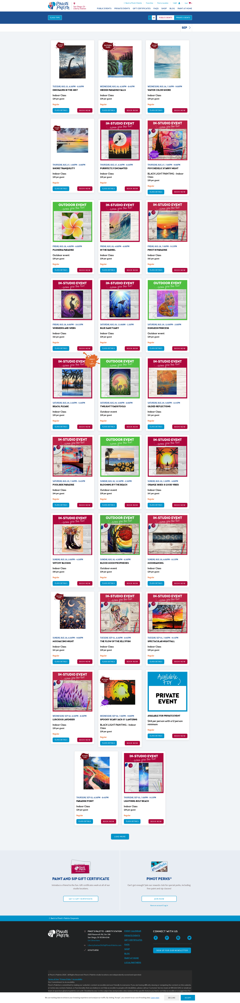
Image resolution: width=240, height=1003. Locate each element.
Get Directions (94, 940)
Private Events (122, 8)
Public (165, 17)
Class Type (55, 17)
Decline (171, 998)
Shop (164, 8)
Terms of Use (53, 979)
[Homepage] (66, 933)
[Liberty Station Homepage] (59, 6)
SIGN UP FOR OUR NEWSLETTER (172, 950)
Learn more (155, 998)
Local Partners (132, 962)
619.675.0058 (93, 950)
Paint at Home (185, 8)
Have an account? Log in (159, 905)
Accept (188, 998)
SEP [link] (185, 28)
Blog (172, 8)
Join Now (159, 899)
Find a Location (162, 3)
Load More (120, 836)
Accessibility (77, 979)
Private (183, 17)
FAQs (156, 8)
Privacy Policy (65, 979)
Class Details (61, 110)
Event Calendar (132, 931)
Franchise (149, 3)
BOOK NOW (84, 110)
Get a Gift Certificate (81, 899)
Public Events (104, 8)
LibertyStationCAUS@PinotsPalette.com (104, 945)
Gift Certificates (142, 8)
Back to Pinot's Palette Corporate (65, 918)
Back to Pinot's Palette (134, 3)
